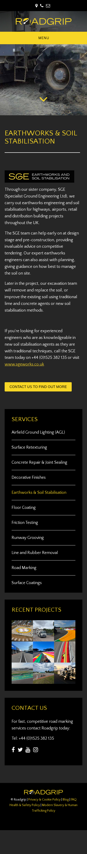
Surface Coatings (27, 583)
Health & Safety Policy (25, 805)
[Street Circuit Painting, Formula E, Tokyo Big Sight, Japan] (22, 659)
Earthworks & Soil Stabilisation (39, 492)
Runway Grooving (28, 537)
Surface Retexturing (29, 447)
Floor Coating (24, 507)
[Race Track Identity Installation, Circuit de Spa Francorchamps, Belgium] (43, 659)
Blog (66, 799)
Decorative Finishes (29, 477)
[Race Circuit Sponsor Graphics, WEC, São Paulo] (22, 681)
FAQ (74, 799)
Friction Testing (25, 522)
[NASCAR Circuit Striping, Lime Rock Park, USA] (43, 681)
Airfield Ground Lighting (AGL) (38, 432)
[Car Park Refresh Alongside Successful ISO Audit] (43, 638)
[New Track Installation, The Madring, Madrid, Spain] (64, 659)
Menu (43, 38)
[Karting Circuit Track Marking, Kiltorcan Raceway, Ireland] (64, 638)
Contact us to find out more (38, 387)
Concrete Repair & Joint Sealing (39, 462)
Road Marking (24, 568)
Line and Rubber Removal (35, 553)
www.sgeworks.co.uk (24, 364)
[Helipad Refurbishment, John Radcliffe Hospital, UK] (22, 638)
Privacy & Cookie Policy (44, 799)
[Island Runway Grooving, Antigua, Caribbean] (64, 681)
